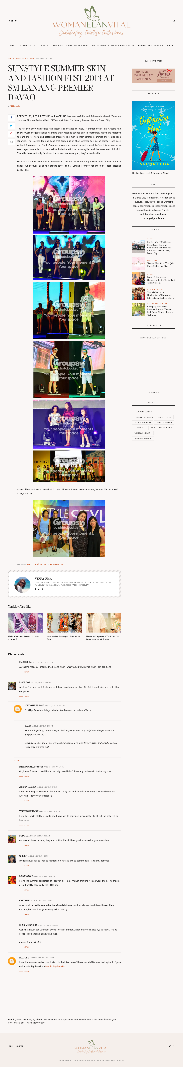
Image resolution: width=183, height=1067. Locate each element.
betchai (23, 835)
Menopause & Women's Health (69, 46)
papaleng (24, 682)
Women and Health (143, 433)
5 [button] (158, 392)
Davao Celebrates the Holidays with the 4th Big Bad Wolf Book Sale (161, 280)
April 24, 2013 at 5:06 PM (44, 876)
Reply (26, 672)
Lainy (28, 725)
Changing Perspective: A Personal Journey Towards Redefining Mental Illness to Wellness (160, 311)
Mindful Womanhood (149, 46)
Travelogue (140, 428)
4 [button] (156, 392)
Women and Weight (143, 438)
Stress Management (157, 303)
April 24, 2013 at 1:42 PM (38, 856)
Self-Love (152, 260)
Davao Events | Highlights (21, 58)
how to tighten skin (55, 966)
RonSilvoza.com (28, 925)
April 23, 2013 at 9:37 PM (43, 662)
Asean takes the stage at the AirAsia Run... (63, 638)
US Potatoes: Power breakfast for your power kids (153, 370)
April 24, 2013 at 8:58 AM (39, 836)
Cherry (23, 855)
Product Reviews (164, 422)
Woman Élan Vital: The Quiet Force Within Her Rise (160, 265)
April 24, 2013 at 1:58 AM (41, 683)
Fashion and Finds (56, 564)
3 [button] (154, 392)
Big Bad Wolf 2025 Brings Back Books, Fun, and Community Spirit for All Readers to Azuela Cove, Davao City (159, 248)
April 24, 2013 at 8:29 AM (49, 811)
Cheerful (24, 900)
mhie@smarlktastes (31, 766)
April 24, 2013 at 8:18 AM (47, 787)
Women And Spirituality (161, 428)
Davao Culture (28, 46)
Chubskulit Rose (34, 705)
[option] (153, 354)
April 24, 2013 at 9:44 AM (55, 706)
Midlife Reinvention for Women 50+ (112, 46)
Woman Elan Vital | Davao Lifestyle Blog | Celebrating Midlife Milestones (87, 1060)
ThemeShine (120, 1060)
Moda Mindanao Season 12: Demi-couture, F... (23, 638)
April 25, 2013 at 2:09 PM (48, 925)
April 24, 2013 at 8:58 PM (42, 726)
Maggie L (24, 957)
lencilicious (26, 876)
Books (44, 46)
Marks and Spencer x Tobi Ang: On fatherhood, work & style (102, 638)
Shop (170, 46)
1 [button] (149, 392)
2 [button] (152, 392)
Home (13, 46)
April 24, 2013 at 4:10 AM (54, 767)
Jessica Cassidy (28, 787)
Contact (19, 1046)
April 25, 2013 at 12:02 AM (41, 901)
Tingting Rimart (28, 811)
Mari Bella (25, 662)
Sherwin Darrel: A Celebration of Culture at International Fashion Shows (160, 295)
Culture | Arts (154, 289)
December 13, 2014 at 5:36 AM (42, 958)
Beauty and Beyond (143, 412)
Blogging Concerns (144, 417)
